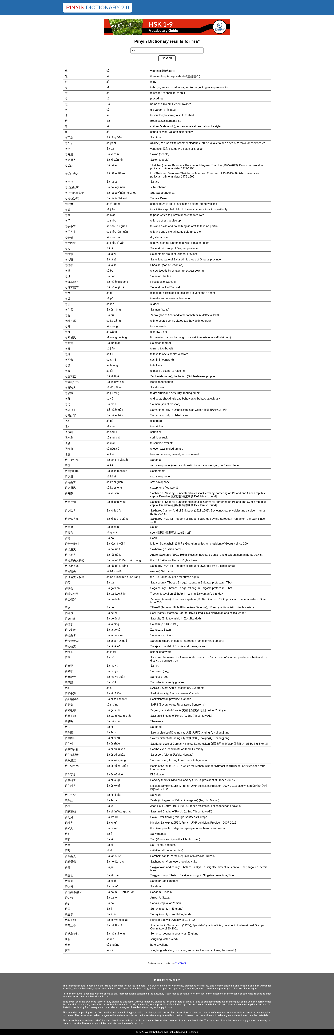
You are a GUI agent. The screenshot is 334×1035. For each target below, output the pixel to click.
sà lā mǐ (111, 651)
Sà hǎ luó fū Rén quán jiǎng (123, 560)
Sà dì (109, 844)
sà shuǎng (112, 944)
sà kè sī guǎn (114, 482)
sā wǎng (111, 331)
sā (107, 76)
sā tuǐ (109, 354)
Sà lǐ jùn (111, 914)
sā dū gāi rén (114, 387)
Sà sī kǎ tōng (114, 693)
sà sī (109, 687)
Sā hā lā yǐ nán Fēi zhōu (121, 192)
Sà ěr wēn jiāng (116, 760)
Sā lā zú (111, 253)
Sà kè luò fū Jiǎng (117, 518)
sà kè (109, 465)
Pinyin (75, 7)
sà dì (109, 850)
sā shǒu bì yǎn (115, 242)
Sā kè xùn (112, 154)
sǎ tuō (110, 454)
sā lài (109, 370)
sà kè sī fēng (114, 487)
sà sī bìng (112, 704)
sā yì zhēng (113, 203)
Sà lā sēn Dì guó (116, 640)
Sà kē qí (111, 822)
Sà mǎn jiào (113, 721)
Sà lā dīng (112, 624)
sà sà (109, 950)
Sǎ (108, 104)
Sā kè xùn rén (115, 159)
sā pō (109, 298)
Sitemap (193, 1031)
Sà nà (110, 903)
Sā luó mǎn (113, 342)
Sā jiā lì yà (112, 376)
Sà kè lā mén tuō (116, 470)
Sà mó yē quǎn (115, 676)
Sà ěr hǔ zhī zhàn (117, 765)
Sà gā (110, 582)
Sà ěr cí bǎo (113, 794)
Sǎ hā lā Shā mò (116, 198)
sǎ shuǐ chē (113, 437)
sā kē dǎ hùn (114, 320)
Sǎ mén (111, 404)
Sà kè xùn (112, 526)
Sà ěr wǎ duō (114, 774)
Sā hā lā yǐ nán (115, 187)
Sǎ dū (110, 315)
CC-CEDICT (180, 963)
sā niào (111, 215)
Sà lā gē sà (113, 629)
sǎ (107, 92)
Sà (108, 120)
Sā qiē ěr (112, 165)
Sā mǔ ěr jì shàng (117, 281)
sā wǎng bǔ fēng (116, 337)
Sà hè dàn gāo (115, 861)
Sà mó (110, 657)
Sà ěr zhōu (113, 743)
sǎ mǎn (111, 443)
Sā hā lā (111, 181)
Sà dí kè (111, 880)
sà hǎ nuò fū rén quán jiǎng (123, 576)
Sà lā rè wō (113, 646)
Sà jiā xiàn (113, 875)
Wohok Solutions (154, 1031)
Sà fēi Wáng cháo (117, 919)
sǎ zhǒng (112, 326)
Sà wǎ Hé (112, 817)
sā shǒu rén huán (117, 231)
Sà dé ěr (111, 612)
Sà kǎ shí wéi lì (115, 543)
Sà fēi (110, 839)
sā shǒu (111, 220)
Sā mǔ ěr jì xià (115, 287)
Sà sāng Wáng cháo (119, 715)
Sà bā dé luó (114, 599)
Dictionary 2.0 (107, 7)
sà (107, 70)
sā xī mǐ (111, 359)
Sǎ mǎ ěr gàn (114, 409)
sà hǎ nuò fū (114, 571)
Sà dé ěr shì (113, 618)
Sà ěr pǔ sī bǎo (115, 754)
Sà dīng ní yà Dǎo (117, 459)
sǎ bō (109, 270)
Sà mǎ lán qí (114, 925)
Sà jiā (110, 867)
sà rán (110, 939)
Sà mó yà (112, 665)
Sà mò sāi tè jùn (116, 933)
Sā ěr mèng (113, 309)
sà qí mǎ (111, 532)
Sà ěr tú (111, 732)
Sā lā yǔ (111, 259)
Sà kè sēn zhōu (116, 501)
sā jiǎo (110, 348)
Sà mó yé (112, 671)
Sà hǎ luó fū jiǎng (117, 565)
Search (167, 58)
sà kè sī (111, 476)
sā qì (109, 292)
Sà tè (109, 805)
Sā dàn (110, 148)
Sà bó (110, 538)
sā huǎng (112, 365)
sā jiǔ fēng (112, 393)
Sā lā (109, 248)
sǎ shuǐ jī (111, 431)
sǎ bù (109, 420)
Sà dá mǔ (112, 886)
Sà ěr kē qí (113, 780)
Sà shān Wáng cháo (119, 811)
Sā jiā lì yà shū (115, 381)
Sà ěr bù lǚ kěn (115, 749)
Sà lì (109, 833)
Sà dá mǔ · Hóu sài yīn (120, 892)
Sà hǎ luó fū (113, 554)
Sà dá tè (111, 897)
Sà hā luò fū (113, 549)
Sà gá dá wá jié (116, 593)
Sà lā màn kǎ (114, 635)
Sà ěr (109, 726)
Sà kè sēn (112, 493)
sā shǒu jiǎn (113, 237)
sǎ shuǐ (110, 426)
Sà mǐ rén (112, 828)
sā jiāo (110, 209)
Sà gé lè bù (113, 710)
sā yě (109, 398)
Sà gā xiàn (113, 588)
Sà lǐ (109, 908)
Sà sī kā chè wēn (117, 699)
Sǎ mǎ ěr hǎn (114, 415)
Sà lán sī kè (113, 856)
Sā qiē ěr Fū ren (116, 173)
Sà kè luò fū (113, 510)
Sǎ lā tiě (111, 265)
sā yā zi (111, 143)
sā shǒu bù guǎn (116, 226)
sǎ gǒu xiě (112, 448)
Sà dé (110, 607)
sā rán (110, 304)
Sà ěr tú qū (113, 737)
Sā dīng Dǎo (114, 137)
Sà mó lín (112, 682)
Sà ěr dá (111, 800)
